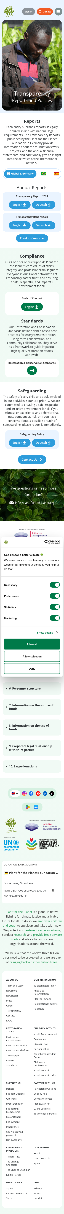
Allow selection (32, 656)
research (20, 935)
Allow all (32, 644)
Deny (32, 668)
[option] (30, 872)
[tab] (20, 174)
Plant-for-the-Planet (19, 912)
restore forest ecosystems (42, 930)
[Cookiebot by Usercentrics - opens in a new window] (45, 542)
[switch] (55, 596)
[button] (58, 11)
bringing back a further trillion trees (33, 962)
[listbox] (32, 873)
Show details (45, 632)
